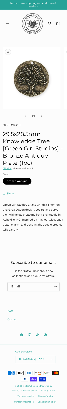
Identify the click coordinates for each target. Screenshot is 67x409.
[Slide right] (42, 116)
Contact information (24, 402)
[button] (7, 23)
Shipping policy (45, 396)
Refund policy (30, 390)
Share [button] (10, 193)
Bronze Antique (17, 181)
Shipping (7, 168)
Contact (12, 319)
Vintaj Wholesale (31, 386)
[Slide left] (25, 116)
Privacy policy (48, 390)
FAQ (10, 311)
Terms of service (25, 396)
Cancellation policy (47, 402)
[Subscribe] (55, 286)
